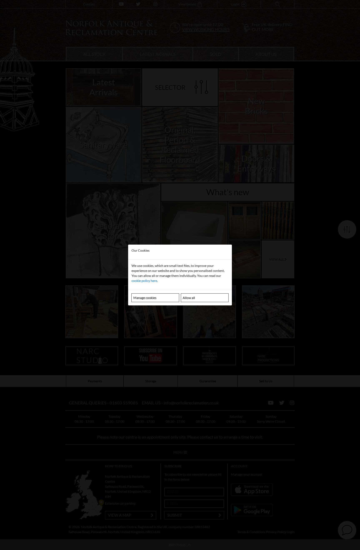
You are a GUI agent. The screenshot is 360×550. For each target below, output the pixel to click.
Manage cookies (144, 298)
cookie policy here (144, 280)
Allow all (189, 298)
